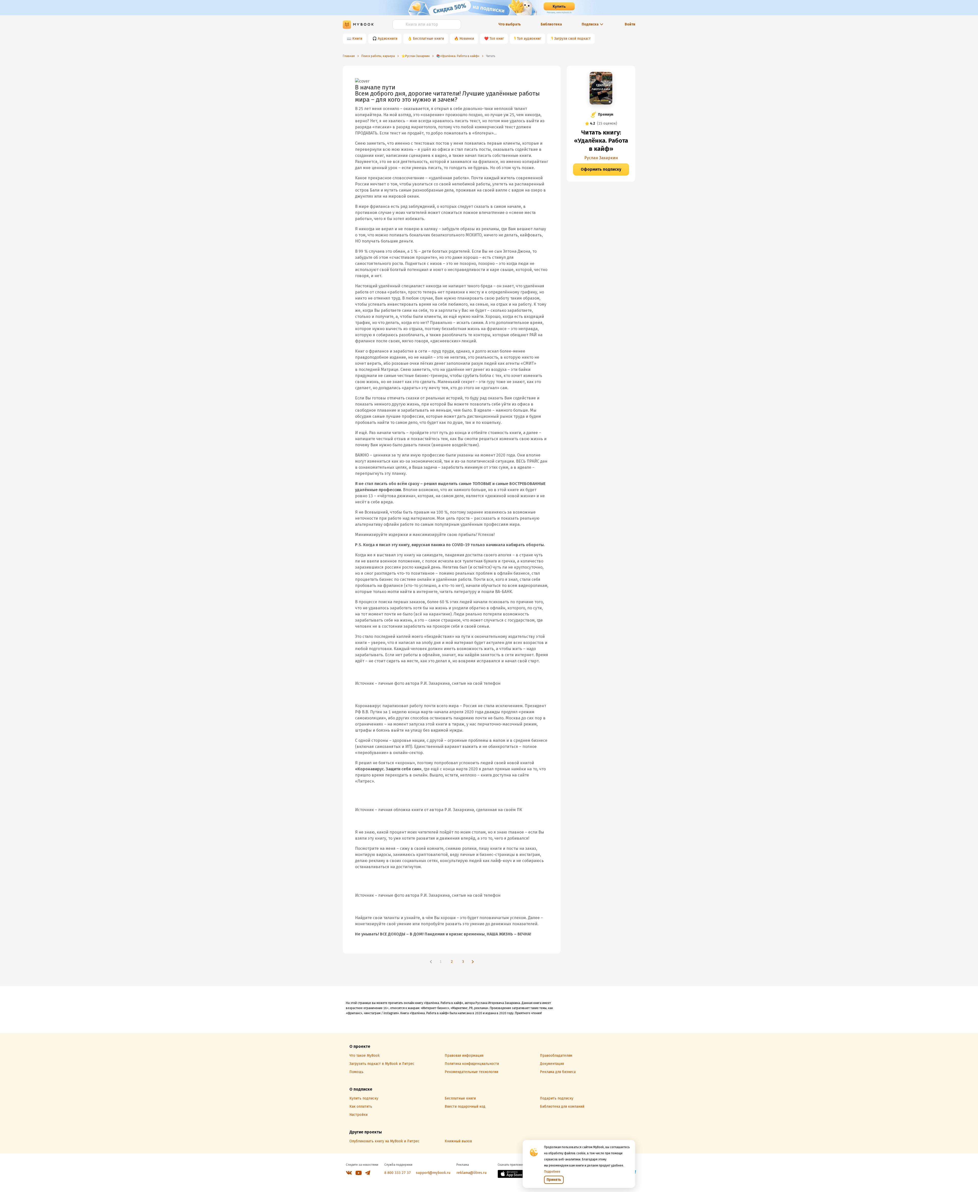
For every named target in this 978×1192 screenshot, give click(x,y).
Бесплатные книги (428, 38)
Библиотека (551, 24)
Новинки (466, 38)
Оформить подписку (601, 169)
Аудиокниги (387, 38)
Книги (357, 38)
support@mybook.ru (433, 1173)
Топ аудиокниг (529, 38)
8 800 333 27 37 (397, 1173)
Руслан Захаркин (601, 157)
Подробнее (552, 1171)
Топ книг (497, 38)
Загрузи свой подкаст (572, 38)
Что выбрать (509, 24)
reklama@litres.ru (471, 1173)
